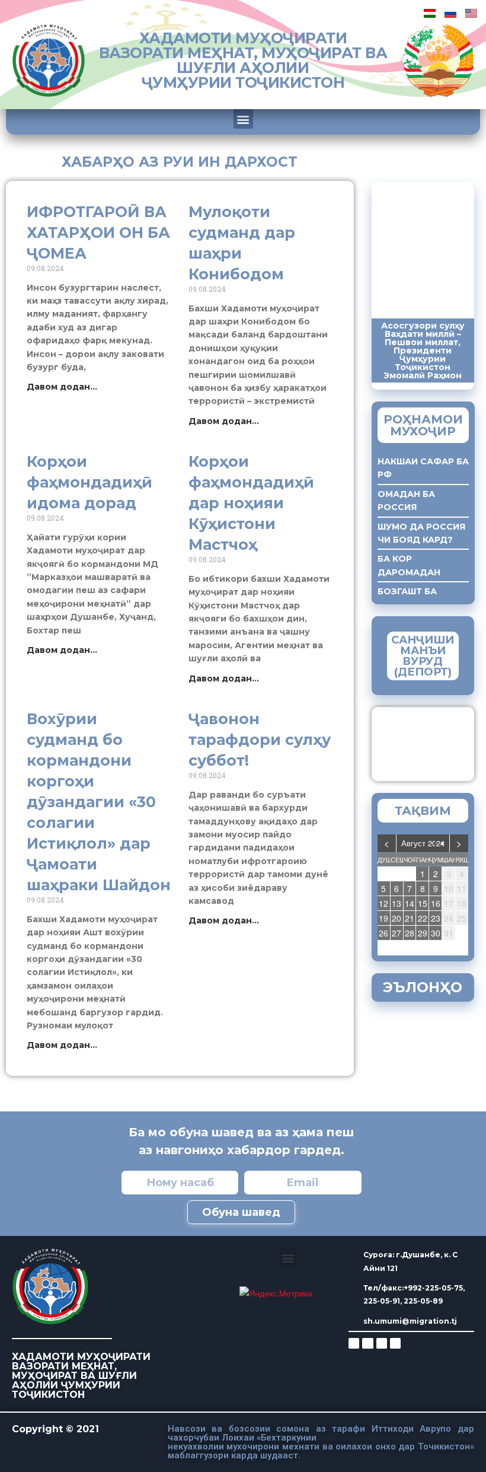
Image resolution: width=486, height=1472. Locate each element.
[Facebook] (367, 1343)
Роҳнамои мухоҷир (423, 425)
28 (409, 933)
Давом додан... (62, 386)
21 (409, 918)
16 (435, 903)
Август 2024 (423, 843)
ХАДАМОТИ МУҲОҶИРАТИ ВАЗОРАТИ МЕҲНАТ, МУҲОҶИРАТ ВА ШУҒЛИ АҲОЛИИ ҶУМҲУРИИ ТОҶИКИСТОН (243, 60)
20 (396, 918)
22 (422, 918)
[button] (243, 119)
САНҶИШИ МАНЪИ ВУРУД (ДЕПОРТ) (422, 655)
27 (396, 933)
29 (422, 933)
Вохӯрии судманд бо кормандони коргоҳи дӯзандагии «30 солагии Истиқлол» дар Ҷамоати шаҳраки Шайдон (99, 802)
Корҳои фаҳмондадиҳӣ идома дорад (89, 482)
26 (383, 933)
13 (396, 903)
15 (422, 903)
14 (409, 903)
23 (435, 918)
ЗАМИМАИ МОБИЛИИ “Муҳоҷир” (442, 741)
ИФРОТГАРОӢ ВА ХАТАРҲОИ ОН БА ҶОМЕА (98, 232)
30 (435, 933)
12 (383, 903)
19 (383, 918)
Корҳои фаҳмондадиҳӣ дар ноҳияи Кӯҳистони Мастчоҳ (251, 503)
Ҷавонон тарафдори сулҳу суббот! (259, 739)
